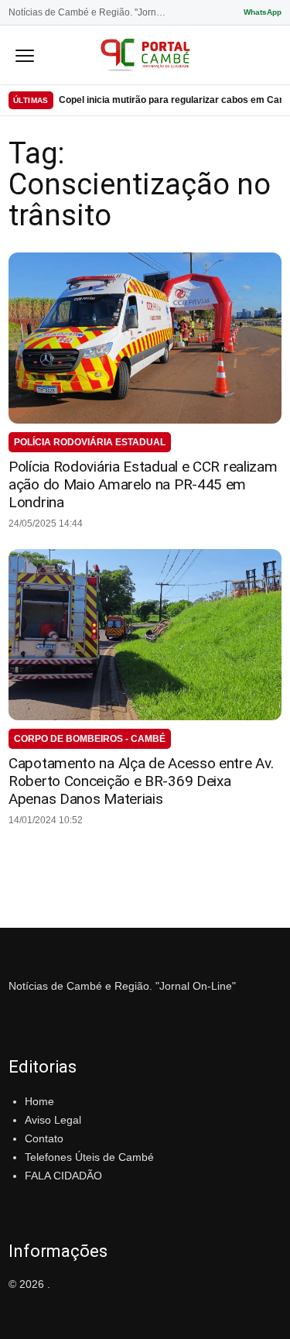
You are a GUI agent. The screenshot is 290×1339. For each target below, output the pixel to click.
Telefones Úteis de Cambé (89, 1157)
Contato (44, 1138)
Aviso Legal (53, 1120)
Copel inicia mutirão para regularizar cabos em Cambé (170, 99)
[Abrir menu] (25, 55)
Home (39, 1101)
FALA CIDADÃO (63, 1175)
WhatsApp (262, 12)
